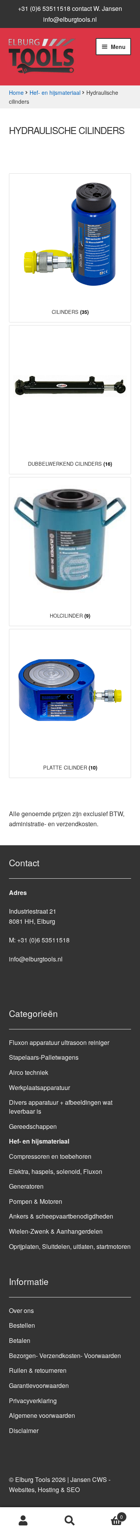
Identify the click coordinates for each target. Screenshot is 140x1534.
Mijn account (23, 1521)
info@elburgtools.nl (70, 19)
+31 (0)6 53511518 (43, 939)
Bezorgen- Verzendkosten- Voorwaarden (65, 1355)
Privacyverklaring (33, 1400)
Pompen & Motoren (35, 1201)
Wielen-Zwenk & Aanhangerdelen (56, 1231)
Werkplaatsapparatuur (39, 1087)
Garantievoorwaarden (39, 1385)
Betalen (19, 1340)
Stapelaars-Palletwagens (44, 1057)
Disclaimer (23, 1430)
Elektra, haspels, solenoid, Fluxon (55, 1171)
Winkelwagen (108, 1514)
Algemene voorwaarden (42, 1415)
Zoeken (70, 1521)
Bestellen (22, 1325)
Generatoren (26, 1186)
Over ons (21, 1310)
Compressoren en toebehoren (50, 1156)
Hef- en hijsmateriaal (55, 92)
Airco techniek (28, 1072)
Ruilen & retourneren (37, 1370)
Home (16, 92)
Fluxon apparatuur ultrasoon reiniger (59, 1042)
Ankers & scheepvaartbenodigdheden (61, 1216)
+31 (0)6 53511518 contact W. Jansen (70, 8)
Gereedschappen (33, 1126)
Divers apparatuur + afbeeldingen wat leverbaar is (60, 1107)
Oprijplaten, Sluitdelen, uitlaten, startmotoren (70, 1246)
